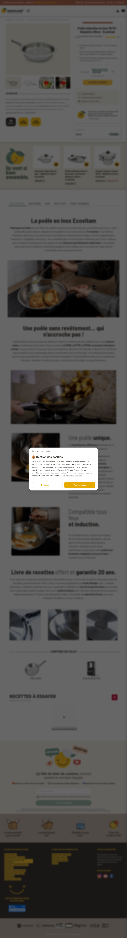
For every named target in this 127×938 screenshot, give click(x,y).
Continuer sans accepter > (42, 451)
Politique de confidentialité (72, 475)
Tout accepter (79, 485)
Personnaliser (47, 485)
